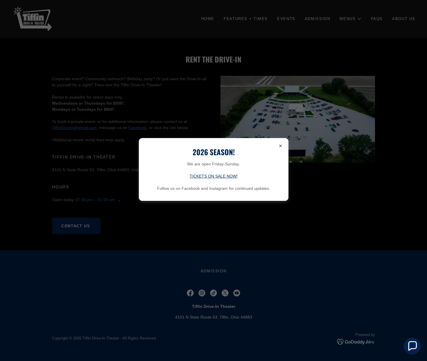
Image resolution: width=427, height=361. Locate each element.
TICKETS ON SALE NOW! (214, 176)
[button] (412, 346)
